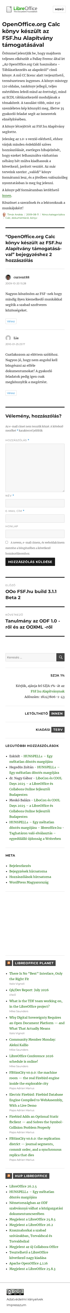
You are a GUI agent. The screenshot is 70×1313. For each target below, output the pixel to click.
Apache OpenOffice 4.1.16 (28, 1263)
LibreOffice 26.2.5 (23, 1186)
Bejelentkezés (20, 866)
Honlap (11, 526)
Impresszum (16, 1305)
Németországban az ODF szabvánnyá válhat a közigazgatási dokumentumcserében (36, 1208)
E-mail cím (14, 511)
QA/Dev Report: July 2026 (29, 990)
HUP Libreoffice (31, 1176)
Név (9, 495)
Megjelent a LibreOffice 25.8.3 (32, 1269)
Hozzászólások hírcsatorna (30, 877)
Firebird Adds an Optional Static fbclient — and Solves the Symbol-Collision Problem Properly (36, 1122)
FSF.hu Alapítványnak (48, 691)
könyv (33, 217)
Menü (59, 9)
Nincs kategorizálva (53, 214)
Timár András (15, 214)
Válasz (11, 321)
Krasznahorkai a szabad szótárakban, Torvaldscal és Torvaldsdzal (30, 1235)
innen (6, 195)
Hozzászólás (17, 440)
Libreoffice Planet (34, 963)
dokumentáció (20, 217)
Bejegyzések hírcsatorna (28, 871)
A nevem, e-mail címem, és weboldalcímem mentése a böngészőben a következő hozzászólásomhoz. (35, 548)
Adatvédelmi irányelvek (25, 1299)
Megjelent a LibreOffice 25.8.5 (32, 1219)
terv (58, 730)
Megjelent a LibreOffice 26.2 (31, 1225)
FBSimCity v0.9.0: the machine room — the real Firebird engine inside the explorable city (34, 1078)
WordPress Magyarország (29, 882)
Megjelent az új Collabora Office (33, 1247)
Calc (7, 217)
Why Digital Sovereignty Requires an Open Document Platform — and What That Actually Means (37, 1023)
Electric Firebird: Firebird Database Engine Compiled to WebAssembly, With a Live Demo (36, 1100)
